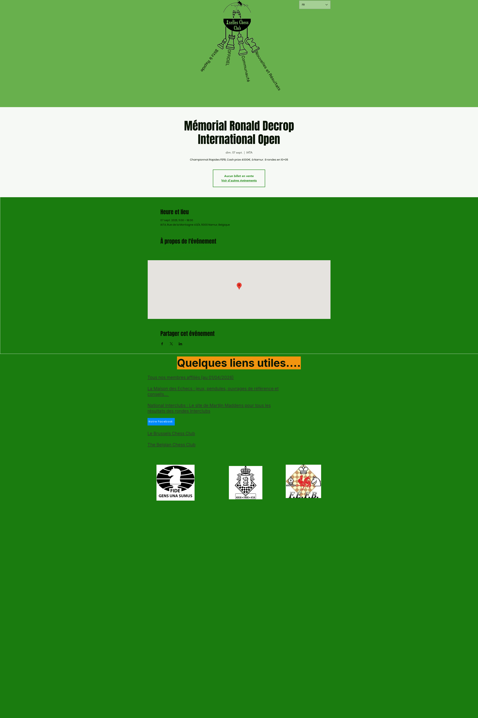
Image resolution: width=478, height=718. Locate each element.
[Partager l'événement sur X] (171, 343)
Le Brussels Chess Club (171, 433)
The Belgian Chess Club (171, 444)
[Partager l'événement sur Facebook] (162, 343)
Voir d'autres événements (239, 180)
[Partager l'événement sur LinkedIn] (180, 343)
